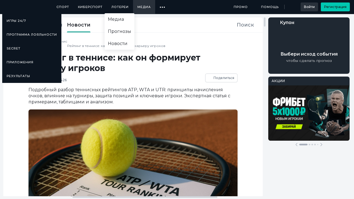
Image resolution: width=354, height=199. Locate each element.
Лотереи (120, 7)
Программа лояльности (32, 34)
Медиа (144, 7)
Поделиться (224, 78)
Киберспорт (90, 7)
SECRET (13, 48)
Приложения (20, 62)
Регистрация (335, 7)
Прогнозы (119, 31)
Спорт (62, 7)
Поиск (245, 25)
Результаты (18, 76)
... (162, 5)
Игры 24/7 (16, 21)
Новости (78, 25)
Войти (309, 7)
